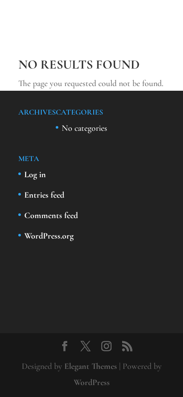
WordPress (92, 382)
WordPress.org (49, 236)
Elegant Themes (90, 366)
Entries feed (44, 195)
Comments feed (51, 215)
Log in (35, 175)
